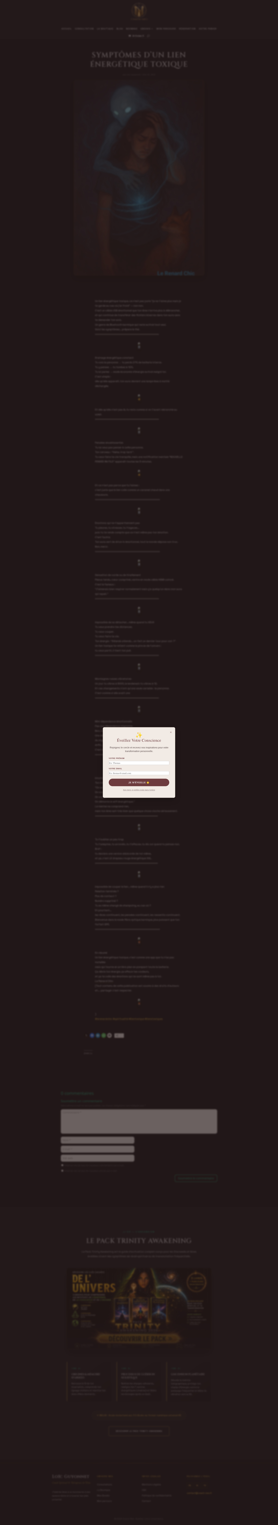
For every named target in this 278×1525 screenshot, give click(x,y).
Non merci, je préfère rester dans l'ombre (139, 790)
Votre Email (115, 769)
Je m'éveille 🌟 (139, 782)
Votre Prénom (117, 758)
